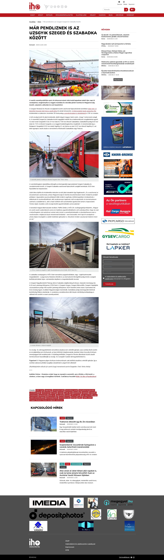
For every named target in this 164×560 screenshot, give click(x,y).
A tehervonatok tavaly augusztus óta (84, 111)
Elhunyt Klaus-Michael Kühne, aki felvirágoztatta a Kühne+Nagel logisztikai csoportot (116, 53)
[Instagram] (123, 2)
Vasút (32, 15)
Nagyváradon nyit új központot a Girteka (116, 44)
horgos (74, 398)
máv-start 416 (86, 395)
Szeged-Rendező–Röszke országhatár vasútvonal (46, 400)
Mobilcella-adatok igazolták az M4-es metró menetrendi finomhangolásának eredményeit (117, 63)
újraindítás (77, 393)
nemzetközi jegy (64, 398)
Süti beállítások (124, 557)
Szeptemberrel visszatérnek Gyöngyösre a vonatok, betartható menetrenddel (78, 446)
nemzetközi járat (58, 390)
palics (80, 398)
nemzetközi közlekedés (86, 390)
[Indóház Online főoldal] (66, 7)
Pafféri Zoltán (87, 398)
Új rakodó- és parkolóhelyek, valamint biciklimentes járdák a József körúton (115, 36)
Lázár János (68, 393)
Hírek (39, 22)
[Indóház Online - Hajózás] (62, 7)
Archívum (119, 15)
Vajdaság (85, 393)
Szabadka (93, 393)
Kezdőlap (32, 22)
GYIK (67, 550)
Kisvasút (63, 467)
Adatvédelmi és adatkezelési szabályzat (80, 544)
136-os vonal (75, 395)
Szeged (60, 393)
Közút (40, 15)
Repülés (49, 15)
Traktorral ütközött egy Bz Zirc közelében (77, 422)
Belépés (125, 4)
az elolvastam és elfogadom (117, 277)
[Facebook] (119, 2)
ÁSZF (67, 541)
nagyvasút (48, 390)
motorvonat (46, 393)
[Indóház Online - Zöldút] (58, 7)
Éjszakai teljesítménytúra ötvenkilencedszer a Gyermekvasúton (117, 72)
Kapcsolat (119, 4)
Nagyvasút (69, 418)
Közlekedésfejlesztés (64, 15)
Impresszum (69, 547)
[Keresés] (126, 9)
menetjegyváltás (52, 398)
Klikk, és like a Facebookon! (86, 376)
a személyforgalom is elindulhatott (74, 113)
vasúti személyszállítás (37, 398)
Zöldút (93, 15)
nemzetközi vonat (71, 390)
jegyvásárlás (43, 395)
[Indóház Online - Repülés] (47, 7)
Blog (111, 15)
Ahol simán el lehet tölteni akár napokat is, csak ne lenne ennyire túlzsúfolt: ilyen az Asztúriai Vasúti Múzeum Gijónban (78, 473)
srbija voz (52, 395)
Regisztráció (131, 4)
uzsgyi (95, 395)
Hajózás (102, 15)
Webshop (130, 15)
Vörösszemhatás (76, 464)
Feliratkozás (109, 284)
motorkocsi (33, 395)
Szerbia (54, 393)
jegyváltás (59, 395)
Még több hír (118, 80)
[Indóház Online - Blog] (55, 7)
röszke (67, 395)
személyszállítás (35, 393)
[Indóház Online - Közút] (51, 7)
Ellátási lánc (81, 15)
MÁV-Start (39, 390)
